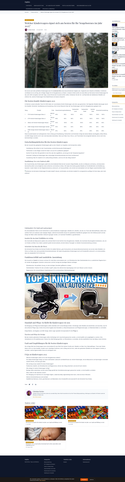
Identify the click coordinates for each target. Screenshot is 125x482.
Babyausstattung (39, 5)
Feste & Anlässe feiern (68, 5)
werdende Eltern (57, 91)
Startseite (29, 5)
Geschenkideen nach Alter (84, 5)
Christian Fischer (31, 29)
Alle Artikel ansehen (37, 397)
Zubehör (35, 260)
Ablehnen (92, 479)
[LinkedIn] (36, 384)
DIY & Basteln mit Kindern (53, 5)
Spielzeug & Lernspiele (49, 8)
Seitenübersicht (86, 462)
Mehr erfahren (42, 480)
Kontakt (65, 462)
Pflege (74, 331)
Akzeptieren (84, 479)
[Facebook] (32, 384)
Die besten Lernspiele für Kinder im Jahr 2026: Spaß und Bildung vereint (44, 422)
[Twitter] (29, 384)
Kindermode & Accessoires (33, 8)
